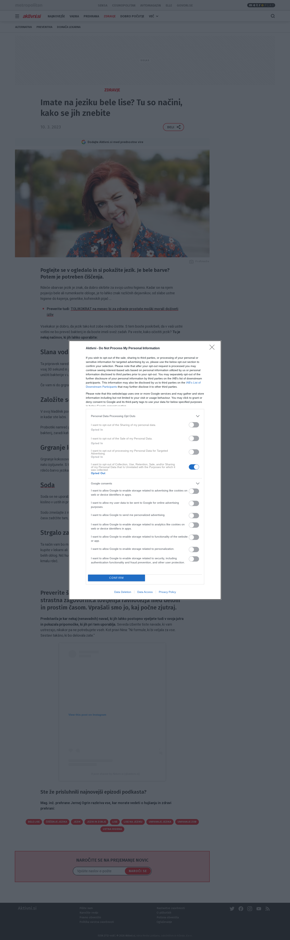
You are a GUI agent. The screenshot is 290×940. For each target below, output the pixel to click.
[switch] (194, 424)
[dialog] (145, 470)
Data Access (145, 592)
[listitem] (145, 416)
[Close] (213, 348)
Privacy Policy (167, 592)
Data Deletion (122, 592)
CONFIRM (116, 577)
